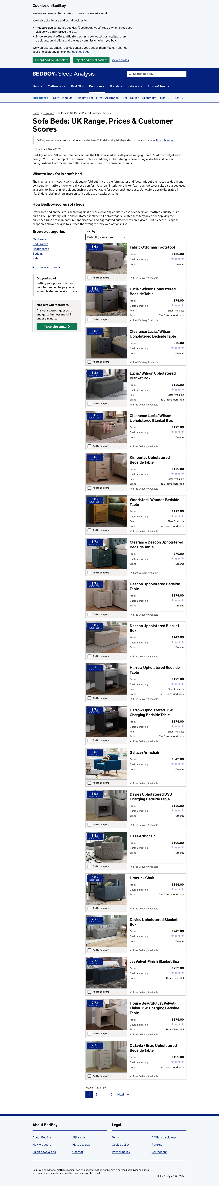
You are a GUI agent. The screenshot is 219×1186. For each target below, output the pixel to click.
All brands (79, 1137)
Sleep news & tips (44, 1152)
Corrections (159, 1152)
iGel (124, 98)
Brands (114, 86)
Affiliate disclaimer (164, 1137)
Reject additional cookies (91, 60)
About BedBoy (42, 1137)
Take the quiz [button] (55, 326)
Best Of (76, 86)
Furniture (48, 113)
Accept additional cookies (51, 60)
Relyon (134, 98)
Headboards (41, 249)
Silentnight (149, 98)
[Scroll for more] (181, 97)
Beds (36, 86)
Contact (77, 1152)
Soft (56, 98)
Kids (35, 258)
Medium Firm (84, 98)
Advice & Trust (157, 86)
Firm (99, 98)
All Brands (112, 98)
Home (36, 113)
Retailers (133, 86)
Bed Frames (40, 244)
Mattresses (55, 86)
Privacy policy (121, 1152)
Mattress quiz (81, 1144)
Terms (116, 1137)
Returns (157, 1144)
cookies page (80, 51)
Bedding (38, 253)
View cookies (120, 59)
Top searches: (41, 97)
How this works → (166, 140)
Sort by (90, 231)
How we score (42, 1144)
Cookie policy (121, 1144)
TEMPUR (165, 98)
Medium (67, 98)
